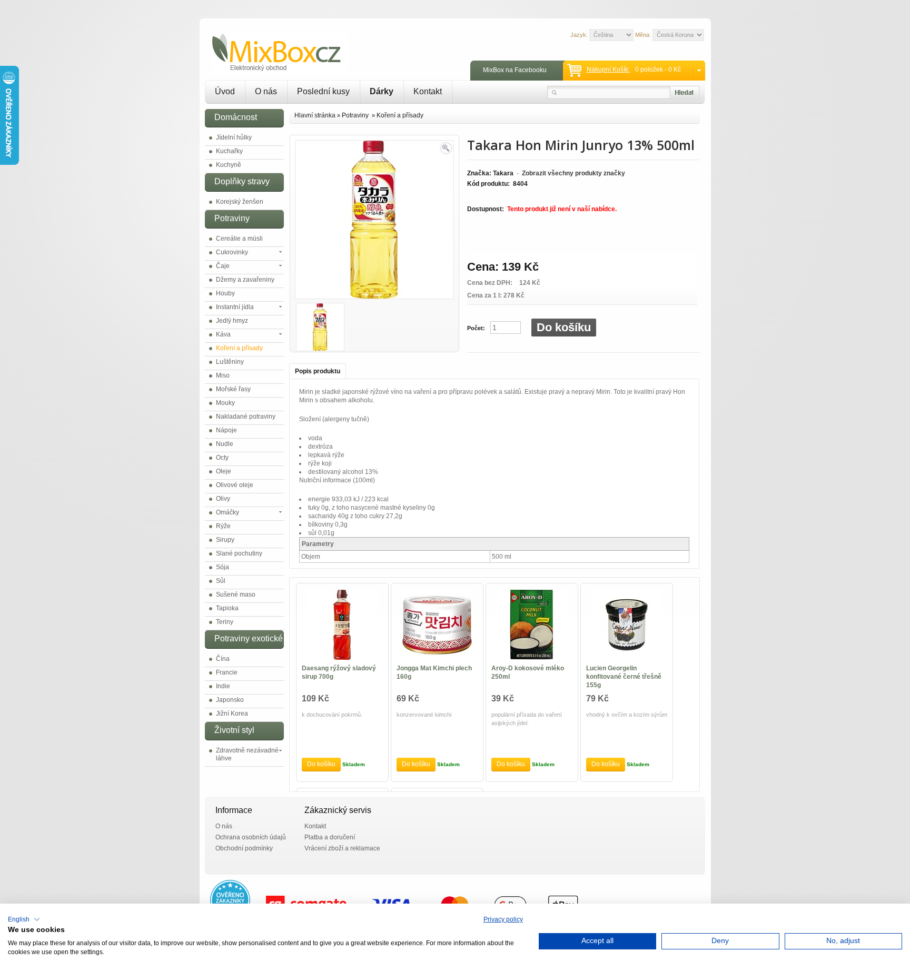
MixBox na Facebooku (515, 70)
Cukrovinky (232, 252)
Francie (227, 672)
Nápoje (226, 430)
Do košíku (564, 327)
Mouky (225, 403)
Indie (223, 686)
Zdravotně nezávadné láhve (247, 754)
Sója (222, 567)
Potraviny (356, 115)
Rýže (223, 526)
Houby (225, 293)
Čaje (223, 266)
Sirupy (225, 539)
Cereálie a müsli (239, 238)
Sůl (220, 580)
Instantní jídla (235, 307)
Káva (223, 334)
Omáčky (227, 512)
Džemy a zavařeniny (245, 279)
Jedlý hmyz (232, 320)
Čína (223, 658)
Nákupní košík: (608, 69)
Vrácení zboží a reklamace (342, 848)
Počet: (476, 328)
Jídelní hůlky (234, 137)
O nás (266, 91)
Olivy (223, 498)
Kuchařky (229, 151)
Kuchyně (228, 165)
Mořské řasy (233, 389)
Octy (222, 457)
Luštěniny (230, 361)
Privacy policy (503, 919)
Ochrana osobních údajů (250, 837)
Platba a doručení (329, 837)
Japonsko (230, 700)
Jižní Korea (232, 713)
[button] (24, 919)
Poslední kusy (323, 91)
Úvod (225, 91)
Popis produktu (317, 371)
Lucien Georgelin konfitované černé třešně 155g (623, 677)
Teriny (224, 622)
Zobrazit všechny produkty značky (573, 173)
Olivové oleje (234, 485)
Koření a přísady (239, 348)
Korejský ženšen (239, 201)
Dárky (381, 91)
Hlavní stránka (314, 115)
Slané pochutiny (239, 553)
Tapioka (227, 608)
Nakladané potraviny (245, 416)
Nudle (224, 444)
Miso (223, 375)
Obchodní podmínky (244, 848)
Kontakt (427, 91)
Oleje (223, 471)
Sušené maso (235, 594)
